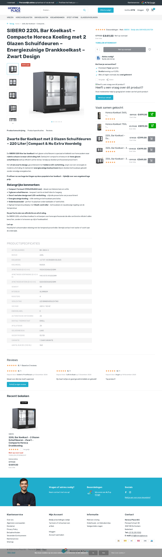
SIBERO (127, 30)
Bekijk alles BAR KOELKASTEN (142, 30)
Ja (93, 553)
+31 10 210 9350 (134, 533)
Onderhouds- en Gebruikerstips (99, 523)
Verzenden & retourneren (16, 536)
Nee (103, 553)
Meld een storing (93, 520)
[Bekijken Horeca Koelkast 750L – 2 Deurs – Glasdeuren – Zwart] (99, 127)
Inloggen (52, 532)
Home (17, 24)
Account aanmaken (56, 535)
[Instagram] (130, 492)
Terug (11, 24)
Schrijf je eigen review (17, 384)
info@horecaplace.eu (139, 536)
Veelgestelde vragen (95, 526)
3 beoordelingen (112, 30)
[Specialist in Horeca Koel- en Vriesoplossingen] (19, 10)
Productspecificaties (36, 131)
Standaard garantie (108, 68)
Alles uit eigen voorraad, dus (115, 75)
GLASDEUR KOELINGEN (89, 18)
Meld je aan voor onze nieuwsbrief (137, 498)
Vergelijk (102, 79)
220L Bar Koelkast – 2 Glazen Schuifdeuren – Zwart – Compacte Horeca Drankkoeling (24, 441)
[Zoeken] (84, 10)
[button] (52, 121)
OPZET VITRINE (72, 18)
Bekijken (34, 466)
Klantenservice (133, 3)
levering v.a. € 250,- (108, 71)
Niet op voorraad (124, 50)
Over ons (10, 520)
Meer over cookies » (118, 553)
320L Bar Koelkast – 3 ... (117, 148)
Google (152, 3)
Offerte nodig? (105, 10)
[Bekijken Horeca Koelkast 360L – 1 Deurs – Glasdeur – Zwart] (99, 116)
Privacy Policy (12, 529)
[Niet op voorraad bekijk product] (151, 138)
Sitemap (10, 542)
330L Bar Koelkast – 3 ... (117, 159)
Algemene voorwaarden (16, 523)
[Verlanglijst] (147, 10)
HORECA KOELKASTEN (24, 18)
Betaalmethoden (13, 533)
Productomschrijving (16, 131)
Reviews (49, 131)
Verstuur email (104, 97)
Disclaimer (11, 526)
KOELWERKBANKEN (57, 18)
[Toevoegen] (152, 114)
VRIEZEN (10, 18)
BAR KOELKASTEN (41, 18)
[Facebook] (126, 492)
